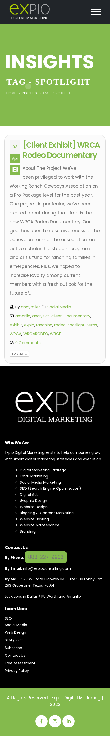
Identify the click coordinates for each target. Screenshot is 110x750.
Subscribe (13, 647)
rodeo (60, 325)
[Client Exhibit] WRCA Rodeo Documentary (61, 150)
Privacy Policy (17, 670)
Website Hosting (34, 519)
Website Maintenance (39, 525)
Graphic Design (33, 500)
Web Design (15, 632)
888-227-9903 (45, 557)
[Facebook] (41, 721)
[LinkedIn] (68, 721)
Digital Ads (29, 494)
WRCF (55, 334)
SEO (8, 618)
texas (91, 325)
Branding (28, 531)
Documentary (77, 316)
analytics (41, 316)
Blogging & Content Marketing (47, 512)
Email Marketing (34, 476)
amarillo (22, 316)
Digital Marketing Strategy (43, 470)
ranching (44, 325)
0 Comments (28, 342)
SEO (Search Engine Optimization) (50, 488)
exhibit (16, 325)
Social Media (59, 307)
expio (29, 325)
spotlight (76, 325)
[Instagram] (55, 721)
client (56, 316)
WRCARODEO (35, 334)
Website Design (34, 506)
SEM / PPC (14, 640)
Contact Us (15, 655)
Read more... (19, 353)
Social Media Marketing (40, 482)
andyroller (30, 307)
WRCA (15, 334)
